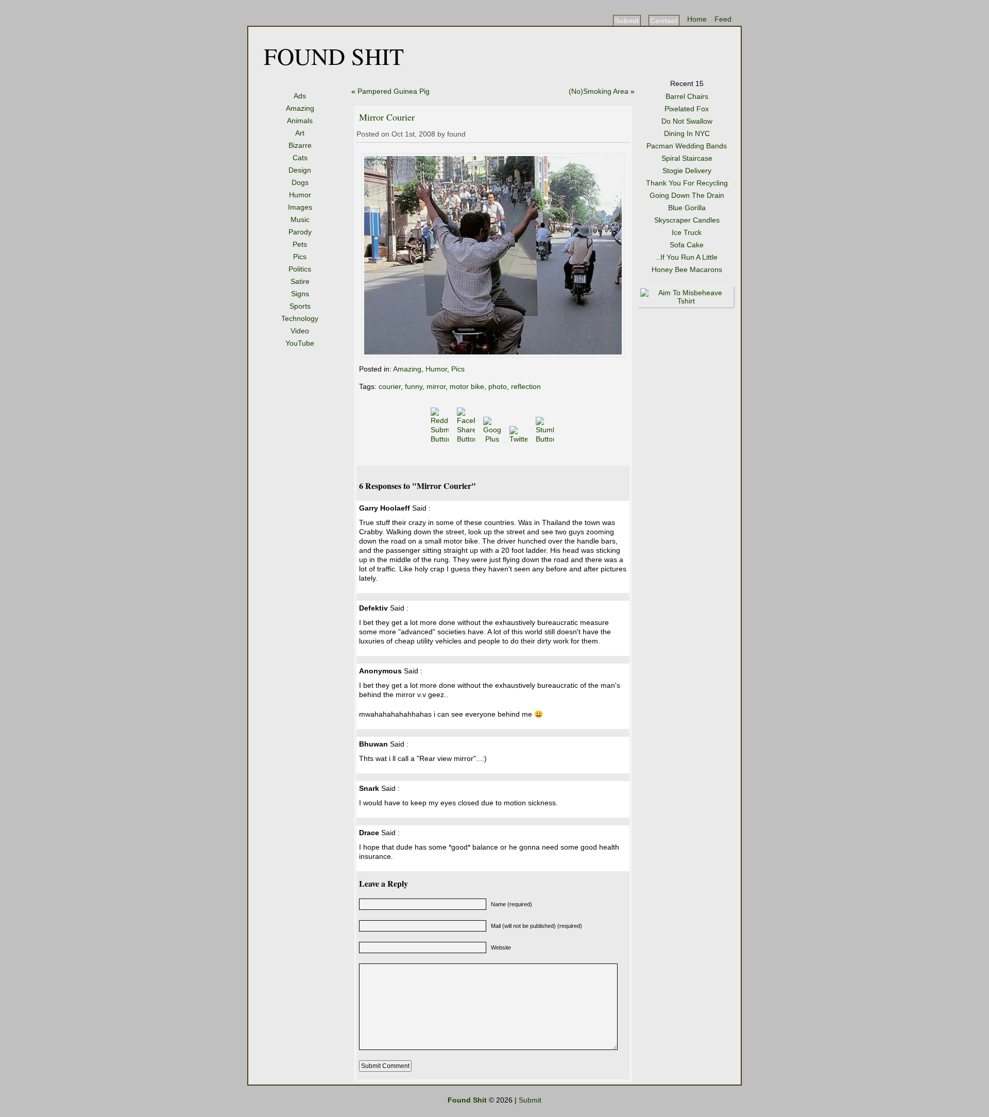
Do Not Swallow (686, 121)
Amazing (300, 108)
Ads (300, 96)
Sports (300, 306)
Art (299, 133)
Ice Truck (687, 232)
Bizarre (300, 145)
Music (300, 219)
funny (413, 386)
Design (299, 170)
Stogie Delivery (686, 170)
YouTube (299, 343)
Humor (300, 195)
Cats (300, 158)
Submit (627, 20)
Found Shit (334, 56)
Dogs (300, 182)
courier (390, 386)
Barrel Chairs (687, 96)
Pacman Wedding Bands (686, 146)
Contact (664, 20)
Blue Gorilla (687, 208)
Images (300, 207)
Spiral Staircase (686, 158)
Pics (299, 256)
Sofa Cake (687, 245)
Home (697, 19)
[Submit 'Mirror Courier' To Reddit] (441, 439)
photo (497, 386)
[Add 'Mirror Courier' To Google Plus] (493, 439)
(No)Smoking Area (598, 91)
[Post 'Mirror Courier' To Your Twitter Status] (519, 439)
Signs (300, 294)
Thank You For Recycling (687, 183)
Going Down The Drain (687, 195)
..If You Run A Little (687, 257)
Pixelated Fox (686, 109)
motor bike (467, 386)
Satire (300, 281)
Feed (722, 19)
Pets (300, 244)
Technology (299, 318)
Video (300, 331)
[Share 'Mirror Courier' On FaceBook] (467, 439)
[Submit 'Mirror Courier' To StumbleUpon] (546, 439)
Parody (300, 232)
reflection (526, 386)
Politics (299, 269)
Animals (300, 120)
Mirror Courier (387, 117)
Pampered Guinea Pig (393, 91)
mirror (436, 386)
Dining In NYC (687, 133)
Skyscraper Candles (687, 220)
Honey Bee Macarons (687, 269)
